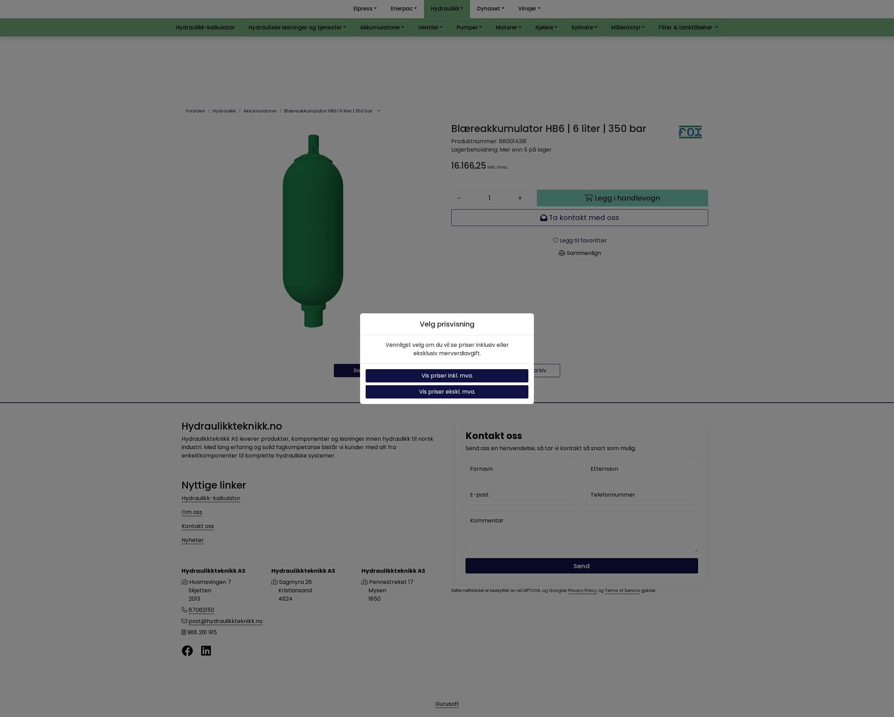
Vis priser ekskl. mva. (447, 392)
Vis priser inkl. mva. (447, 376)
